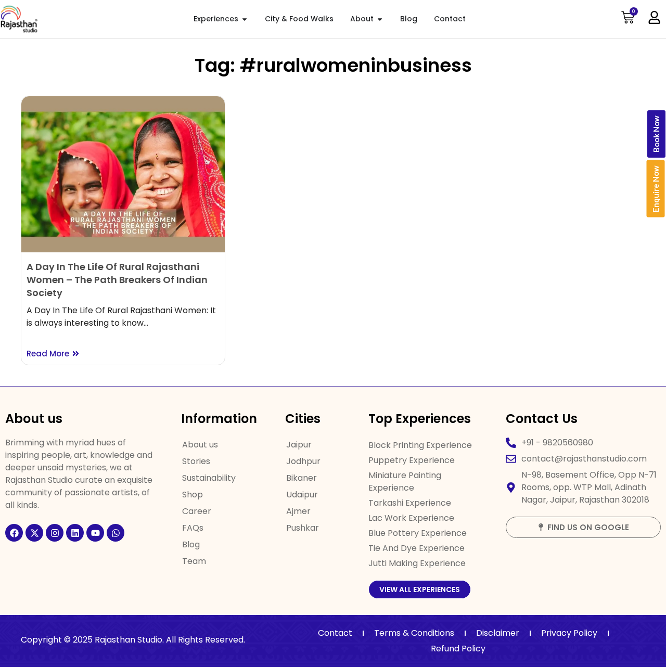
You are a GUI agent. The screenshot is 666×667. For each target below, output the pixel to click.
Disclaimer (497, 633)
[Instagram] (54, 533)
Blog (191, 544)
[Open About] (379, 19)
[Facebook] (14, 533)
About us (200, 445)
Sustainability (209, 478)
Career (196, 511)
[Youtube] (95, 533)
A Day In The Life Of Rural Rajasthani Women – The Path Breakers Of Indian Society (117, 279)
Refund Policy (458, 649)
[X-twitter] (34, 533)
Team (194, 561)
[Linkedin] (75, 533)
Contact (335, 633)
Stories (196, 461)
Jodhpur (303, 461)
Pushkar (302, 528)
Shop (192, 495)
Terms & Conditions (414, 633)
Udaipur (302, 495)
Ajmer (298, 511)
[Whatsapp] (115, 533)
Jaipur (299, 445)
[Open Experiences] (244, 19)
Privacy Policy (569, 633)
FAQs (192, 528)
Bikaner (301, 478)
